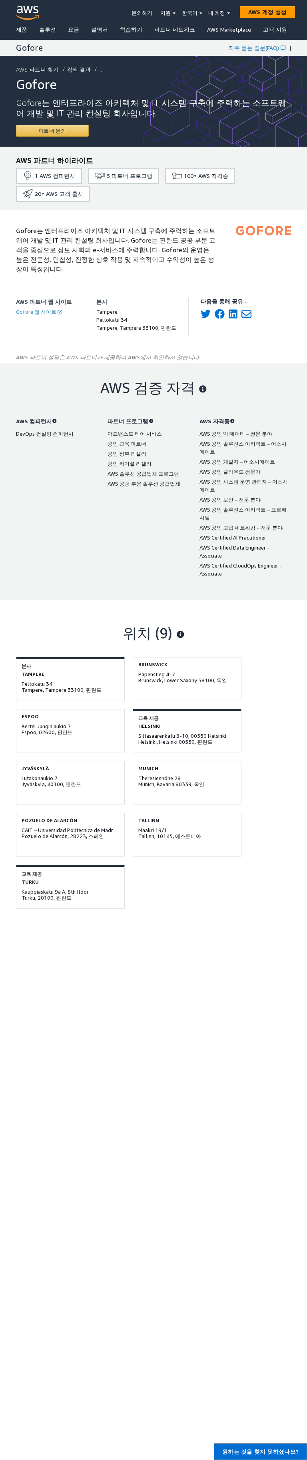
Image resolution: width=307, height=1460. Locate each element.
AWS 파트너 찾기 (37, 69)
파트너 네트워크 (174, 29)
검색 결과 (79, 69)
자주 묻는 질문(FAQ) (254, 47)
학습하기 (131, 29)
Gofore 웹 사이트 (36, 312)
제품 (21, 29)
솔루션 (47, 29)
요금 (73, 29)
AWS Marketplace (229, 29)
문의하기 (142, 13)
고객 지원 (275, 29)
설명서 (99, 29)
